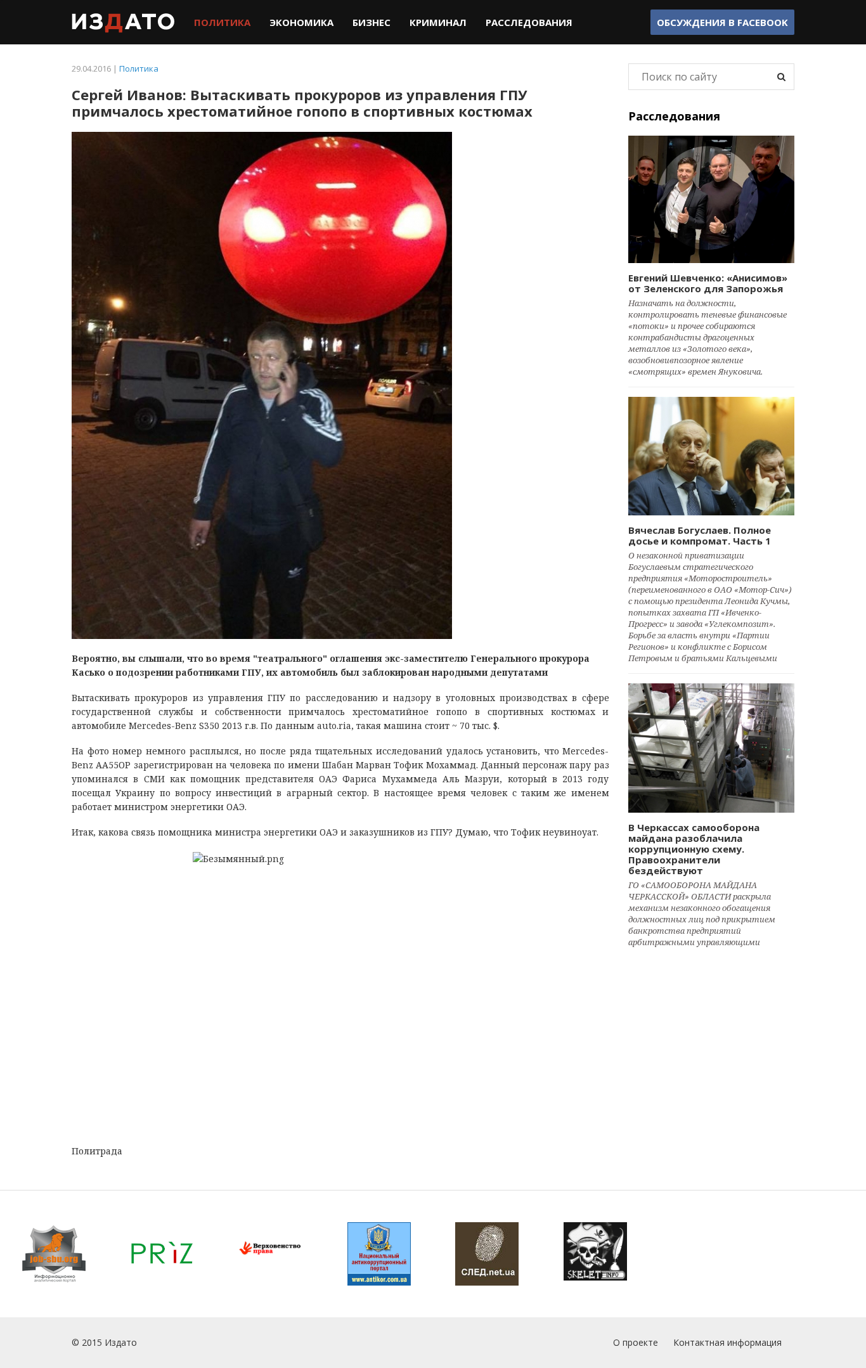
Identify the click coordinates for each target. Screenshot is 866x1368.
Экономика (301, 22)
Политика (222, 22)
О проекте (635, 1342)
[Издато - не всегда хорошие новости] (123, 22)
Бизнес (371, 22)
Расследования (529, 22)
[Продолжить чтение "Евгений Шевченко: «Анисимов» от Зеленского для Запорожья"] (711, 199)
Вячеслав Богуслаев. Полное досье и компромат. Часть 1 (699, 535)
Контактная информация (727, 1342)
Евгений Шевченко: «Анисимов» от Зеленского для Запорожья (707, 283)
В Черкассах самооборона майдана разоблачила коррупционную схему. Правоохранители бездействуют (693, 849)
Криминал (438, 22)
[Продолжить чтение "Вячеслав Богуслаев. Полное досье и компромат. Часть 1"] (711, 456)
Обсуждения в (722, 22)
